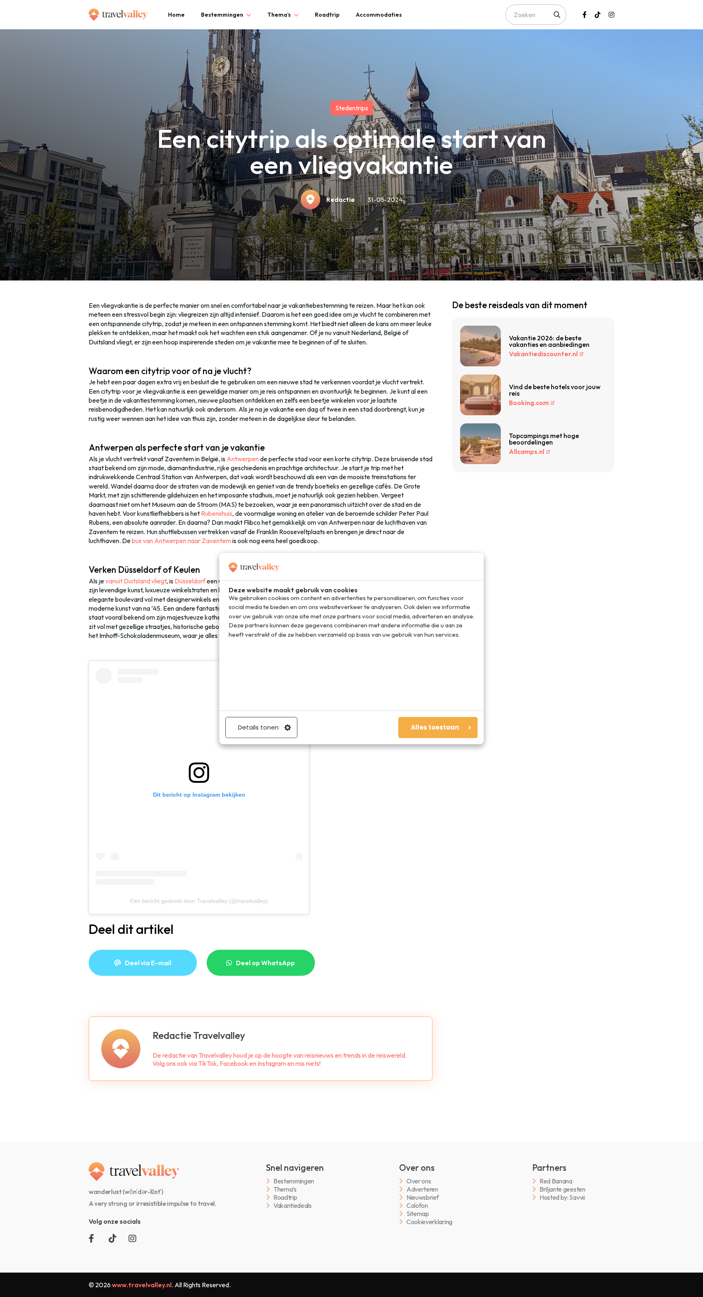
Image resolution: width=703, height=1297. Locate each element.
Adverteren (422, 1189)
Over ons (418, 1181)
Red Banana (555, 1181)
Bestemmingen (222, 14)
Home (176, 14)
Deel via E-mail (148, 963)
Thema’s (279, 14)
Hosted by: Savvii (562, 1197)
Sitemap (417, 1214)
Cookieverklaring (429, 1222)
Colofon (417, 1205)
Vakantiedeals (292, 1205)
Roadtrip (327, 14)
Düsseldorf (190, 581)
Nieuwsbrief (422, 1197)
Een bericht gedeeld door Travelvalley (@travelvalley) (199, 901)
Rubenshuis (216, 513)
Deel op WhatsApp (265, 963)
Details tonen (258, 727)
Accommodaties (379, 14)
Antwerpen (243, 459)
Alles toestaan (435, 727)
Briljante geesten (562, 1189)
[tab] (176, 14)
